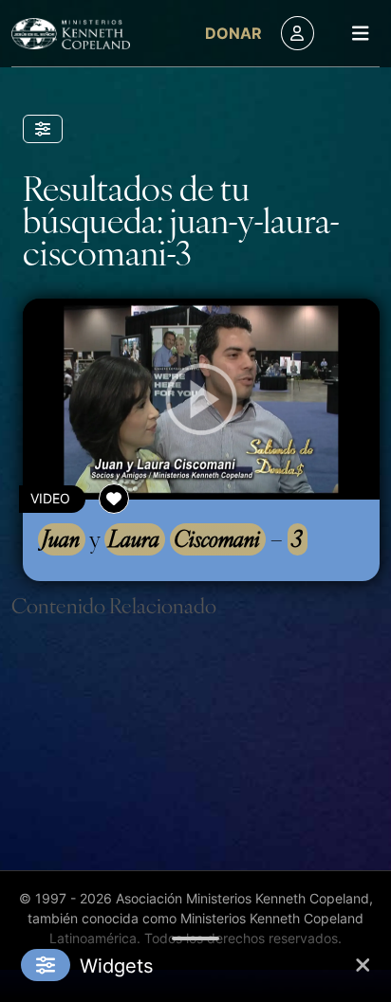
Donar (233, 33)
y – (172, 538)
